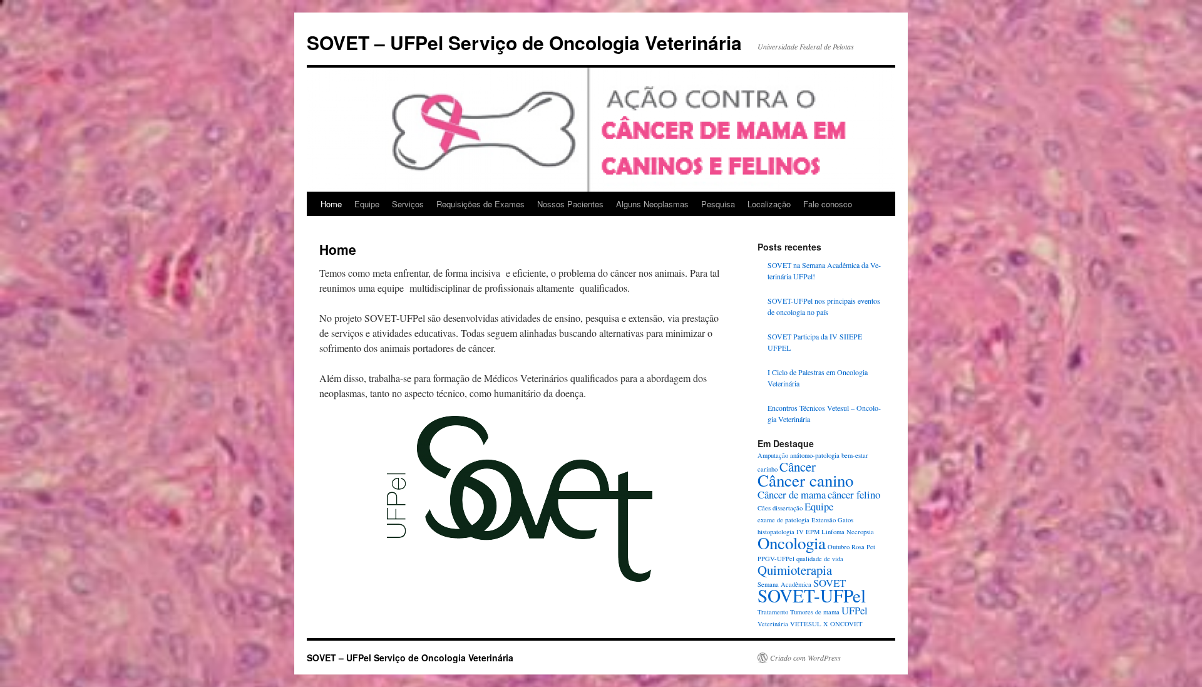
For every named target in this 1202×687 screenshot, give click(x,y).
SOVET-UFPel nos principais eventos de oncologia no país (824, 306)
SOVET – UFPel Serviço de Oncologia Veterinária (524, 42)
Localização (769, 204)
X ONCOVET (843, 623)
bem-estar (854, 455)
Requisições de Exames (480, 204)
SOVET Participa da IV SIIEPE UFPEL (815, 342)
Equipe (366, 204)
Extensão (823, 519)
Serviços (408, 204)
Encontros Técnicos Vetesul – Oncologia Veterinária (824, 413)
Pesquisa (718, 204)
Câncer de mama (792, 494)
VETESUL (805, 623)
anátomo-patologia (815, 455)
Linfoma (833, 531)
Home (331, 204)
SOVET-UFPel (812, 595)
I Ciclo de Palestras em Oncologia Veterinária (818, 377)
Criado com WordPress (805, 658)
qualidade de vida (819, 558)
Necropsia (860, 531)
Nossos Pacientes (570, 204)
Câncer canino (805, 480)
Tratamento (773, 611)
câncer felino (854, 494)
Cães (764, 508)
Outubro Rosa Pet (851, 546)
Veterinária (773, 623)
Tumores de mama (815, 611)
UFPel (854, 610)
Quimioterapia (795, 570)
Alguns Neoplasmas (652, 204)
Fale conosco (827, 204)
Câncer (797, 466)
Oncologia (792, 543)
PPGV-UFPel (776, 558)
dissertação (788, 508)
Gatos (845, 519)
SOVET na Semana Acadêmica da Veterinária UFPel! (824, 270)
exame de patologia (783, 519)
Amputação (773, 455)
